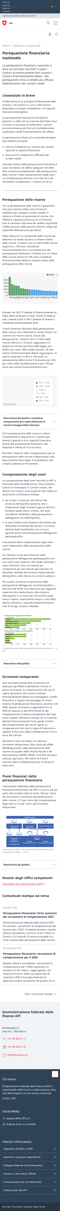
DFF (11, 23)
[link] (30, 924)
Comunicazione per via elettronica (22, 1182)
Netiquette (27, 1206)
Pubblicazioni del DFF (15, 1190)
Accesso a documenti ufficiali (19, 1173)
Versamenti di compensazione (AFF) (22, 883)
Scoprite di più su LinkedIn (21, 1124)
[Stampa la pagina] (50, 34)
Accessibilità (17, 1206)
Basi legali (6, 1206)
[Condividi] (56, 34)
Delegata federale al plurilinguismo (23, 1165)
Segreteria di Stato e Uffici (18, 1148)
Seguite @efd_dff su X (18, 1118)
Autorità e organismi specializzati (21, 1157)
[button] (55, 1074)
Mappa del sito (39, 1206)
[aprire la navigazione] (55, 23)
